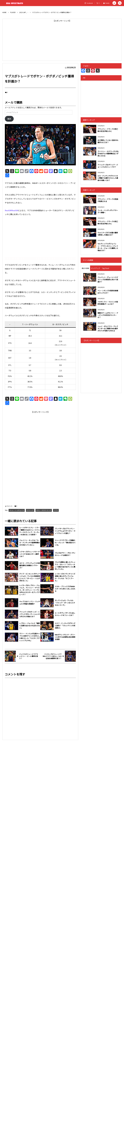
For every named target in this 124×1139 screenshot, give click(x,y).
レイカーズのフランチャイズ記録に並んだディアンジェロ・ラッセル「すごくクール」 (65, 577)
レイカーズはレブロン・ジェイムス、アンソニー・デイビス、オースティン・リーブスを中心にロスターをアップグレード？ (29, 590)
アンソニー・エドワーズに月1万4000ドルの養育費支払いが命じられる (108, 153)
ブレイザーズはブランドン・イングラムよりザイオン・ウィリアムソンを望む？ (65, 531)
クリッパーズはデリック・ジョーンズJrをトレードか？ (108, 166)
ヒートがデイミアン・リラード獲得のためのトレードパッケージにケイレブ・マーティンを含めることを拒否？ (29, 531)
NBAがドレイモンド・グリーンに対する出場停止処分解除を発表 (65, 637)
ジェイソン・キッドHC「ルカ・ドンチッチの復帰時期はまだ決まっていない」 (29, 542)
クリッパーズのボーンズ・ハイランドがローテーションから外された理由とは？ (29, 614)
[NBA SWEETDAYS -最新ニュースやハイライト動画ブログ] (15, 3)
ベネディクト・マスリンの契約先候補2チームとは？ (108, 303)
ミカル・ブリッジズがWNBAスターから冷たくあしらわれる (65, 588)
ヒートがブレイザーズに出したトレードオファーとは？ (65, 614)
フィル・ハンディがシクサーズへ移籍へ (108, 211)
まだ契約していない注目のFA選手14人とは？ (108, 141)
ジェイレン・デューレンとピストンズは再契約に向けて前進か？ (108, 279)
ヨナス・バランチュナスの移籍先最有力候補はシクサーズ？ (29, 565)
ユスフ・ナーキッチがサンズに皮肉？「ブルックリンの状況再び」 (65, 625)
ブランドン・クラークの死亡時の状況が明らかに (108, 130)
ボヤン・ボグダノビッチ (43, 510)
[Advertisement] (62, 40)
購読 (9, 118)
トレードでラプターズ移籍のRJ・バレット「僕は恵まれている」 (65, 542)
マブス (56, 510)
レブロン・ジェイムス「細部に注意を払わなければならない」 (29, 625)
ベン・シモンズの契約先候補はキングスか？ (108, 291)
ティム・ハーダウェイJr (16, 510)
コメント (10, 506)
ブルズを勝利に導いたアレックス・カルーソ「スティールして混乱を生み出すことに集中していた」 (65, 565)
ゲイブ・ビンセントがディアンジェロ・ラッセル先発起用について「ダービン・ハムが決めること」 (29, 577)
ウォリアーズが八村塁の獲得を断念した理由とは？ (108, 233)
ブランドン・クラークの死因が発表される (108, 200)
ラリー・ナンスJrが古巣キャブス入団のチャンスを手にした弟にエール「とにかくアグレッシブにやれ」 (29, 637)
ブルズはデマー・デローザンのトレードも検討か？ (65, 554)
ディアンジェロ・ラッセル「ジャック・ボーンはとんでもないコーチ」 (65, 602)
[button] (114, 3)
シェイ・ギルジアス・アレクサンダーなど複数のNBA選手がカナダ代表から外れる (108, 328)
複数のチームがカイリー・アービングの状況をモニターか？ (108, 315)
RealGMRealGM (11, 210)
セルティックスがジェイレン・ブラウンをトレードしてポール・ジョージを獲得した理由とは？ (108, 247)
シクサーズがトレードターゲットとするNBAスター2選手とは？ (29, 554)
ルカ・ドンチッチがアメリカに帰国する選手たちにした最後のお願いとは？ (108, 178)
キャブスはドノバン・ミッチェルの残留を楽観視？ (29, 602)
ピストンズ (30, 510)
